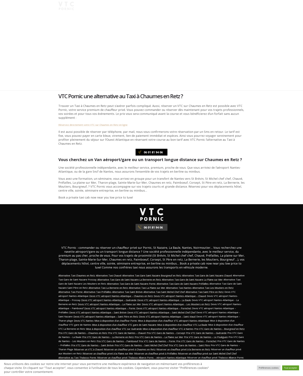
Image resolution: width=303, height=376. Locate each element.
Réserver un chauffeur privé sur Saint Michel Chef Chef (207, 353)
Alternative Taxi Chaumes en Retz (76, 275)
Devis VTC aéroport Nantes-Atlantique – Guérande (109, 300)
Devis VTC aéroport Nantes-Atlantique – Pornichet (163, 308)
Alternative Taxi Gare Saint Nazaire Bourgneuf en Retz (151, 275)
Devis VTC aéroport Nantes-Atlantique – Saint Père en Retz (105, 316)
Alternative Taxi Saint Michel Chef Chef (164, 291)
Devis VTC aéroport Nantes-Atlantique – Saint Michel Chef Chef (161, 312)
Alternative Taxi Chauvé (109, 275)
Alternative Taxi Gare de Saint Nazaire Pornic (131, 283)
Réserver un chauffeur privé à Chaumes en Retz (130, 349)
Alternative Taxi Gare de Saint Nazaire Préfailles (183, 283)
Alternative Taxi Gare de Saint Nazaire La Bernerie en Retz (129, 279)
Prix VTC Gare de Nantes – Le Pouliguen (206, 337)
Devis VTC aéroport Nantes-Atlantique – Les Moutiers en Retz (176, 304)
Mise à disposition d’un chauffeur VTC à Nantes (168, 328)
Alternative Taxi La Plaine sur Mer (147, 287)
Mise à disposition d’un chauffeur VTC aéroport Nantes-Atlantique (173, 320)
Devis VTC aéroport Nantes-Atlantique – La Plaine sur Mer (109, 304)
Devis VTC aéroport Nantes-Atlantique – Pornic (110, 308)
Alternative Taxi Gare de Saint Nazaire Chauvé (207, 275)
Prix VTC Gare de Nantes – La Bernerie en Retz (108, 337)
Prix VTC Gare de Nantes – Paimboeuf (117, 341)
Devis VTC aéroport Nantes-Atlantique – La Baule (164, 300)
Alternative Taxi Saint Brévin (127, 291)
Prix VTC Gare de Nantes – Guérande (206, 332)
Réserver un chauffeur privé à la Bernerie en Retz (183, 349)
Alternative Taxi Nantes (179, 287)
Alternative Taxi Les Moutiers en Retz (213, 287)
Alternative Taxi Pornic (70, 291)
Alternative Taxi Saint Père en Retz (205, 291)
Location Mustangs (217, 6)
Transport (169, 6)
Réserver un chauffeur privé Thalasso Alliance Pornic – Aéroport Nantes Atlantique (141, 357)
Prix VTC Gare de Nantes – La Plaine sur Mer (159, 337)
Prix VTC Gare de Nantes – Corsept (166, 332)
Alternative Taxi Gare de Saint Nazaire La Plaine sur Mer (192, 279)
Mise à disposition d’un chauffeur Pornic (115, 320)
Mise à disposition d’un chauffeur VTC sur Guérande (114, 328)
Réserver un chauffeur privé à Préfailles (155, 353)
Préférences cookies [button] (269, 367)
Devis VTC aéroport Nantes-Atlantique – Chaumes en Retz (121, 296)
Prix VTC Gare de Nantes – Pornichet (196, 341)
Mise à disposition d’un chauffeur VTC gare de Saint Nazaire (124, 324)
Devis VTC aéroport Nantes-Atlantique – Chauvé (180, 296)
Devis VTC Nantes (84, 320)
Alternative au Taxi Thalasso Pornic (77, 357)
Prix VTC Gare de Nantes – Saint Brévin (92, 345)
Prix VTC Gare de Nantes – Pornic (157, 341)
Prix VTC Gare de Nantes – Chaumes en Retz (82, 332)
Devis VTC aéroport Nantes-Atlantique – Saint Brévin (98, 312)
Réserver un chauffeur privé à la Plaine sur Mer (108, 353)
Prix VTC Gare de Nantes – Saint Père (189, 345)
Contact (168, 11)
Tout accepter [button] (290, 367)
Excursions (190, 6)
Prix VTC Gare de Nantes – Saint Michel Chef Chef (141, 345)
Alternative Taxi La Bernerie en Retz (108, 287)
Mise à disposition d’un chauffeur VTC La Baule (182, 324)
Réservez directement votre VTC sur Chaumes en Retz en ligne (93, 124)
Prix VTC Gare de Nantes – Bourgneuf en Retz (219, 328)
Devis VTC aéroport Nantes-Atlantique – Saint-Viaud (167, 316)
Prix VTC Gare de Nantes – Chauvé (127, 332)
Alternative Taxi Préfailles (97, 291)
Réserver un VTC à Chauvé (88, 349)
